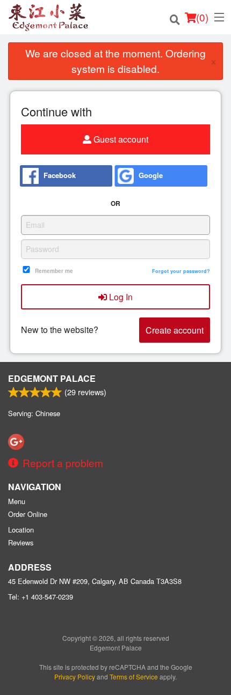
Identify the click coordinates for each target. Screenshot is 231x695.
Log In (120, 297)
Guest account (119, 139)
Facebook (58, 174)
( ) (202, 17)
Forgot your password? (181, 271)
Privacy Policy (74, 676)
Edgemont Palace (52, 378)
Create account (175, 330)
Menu (16, 501)
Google (149, 174)
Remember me (54, 271)
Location (21, 529)
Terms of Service (134, 676)
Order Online (27, 514)
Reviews (20, 542)
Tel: (40, 597)
